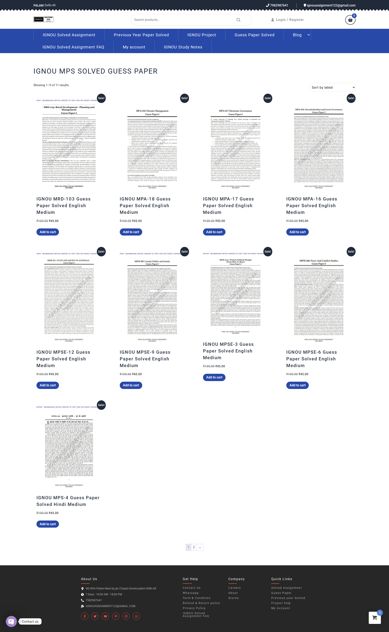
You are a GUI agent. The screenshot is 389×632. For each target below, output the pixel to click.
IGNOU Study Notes (183, 47)
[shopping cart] (350, 20)
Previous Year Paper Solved (141, 34)
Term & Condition (197, 598)
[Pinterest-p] (115, 616)
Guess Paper (281, 593)
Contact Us (192, 587)
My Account (280, 608)
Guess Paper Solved (255, 34)
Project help (281, 603)
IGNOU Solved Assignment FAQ (73, 47)
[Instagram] (126, 616)
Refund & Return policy (201, 603)
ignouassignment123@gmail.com (331, 5)
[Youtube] (105, 616)
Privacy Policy (194, 608)
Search (237, 20)
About (233, 593)
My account (134, 47)
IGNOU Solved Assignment (69, 34)
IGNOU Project (201, 34)
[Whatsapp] (136, 616)
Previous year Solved (288, 598)
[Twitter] (95, 616)
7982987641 (278, 5)
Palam (38, 5)
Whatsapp (191, 593)
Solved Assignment (286, 587)
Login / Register (290, 20)
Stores (233, 598)
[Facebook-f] (84, 616)
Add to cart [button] (48, 232)
